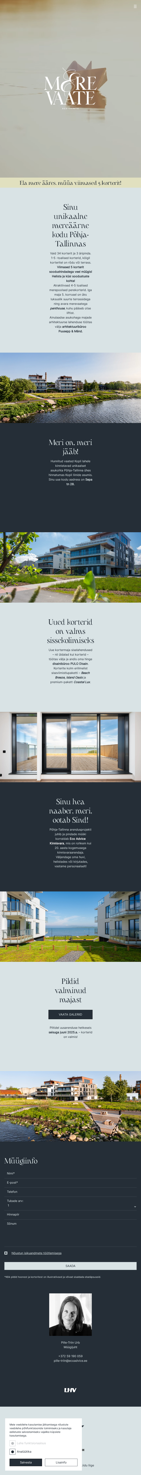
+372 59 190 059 (70, 1356)
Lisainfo (61, 1462)
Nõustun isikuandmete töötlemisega (37, 1253)
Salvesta (26, 1462)
